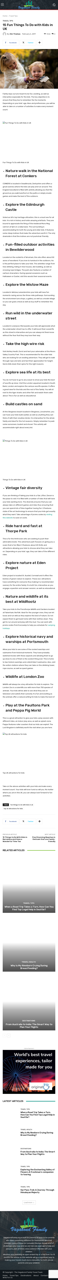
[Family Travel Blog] (29, 5)
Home (5, 16)
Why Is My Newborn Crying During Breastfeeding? (29, 967)
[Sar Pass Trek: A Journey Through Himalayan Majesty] (10, 1190)
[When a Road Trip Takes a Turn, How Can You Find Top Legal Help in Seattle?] (29, 884)
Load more (28, 1202)
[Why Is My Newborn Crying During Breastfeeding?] (29, 943)
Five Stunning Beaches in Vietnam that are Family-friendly (43, 839)
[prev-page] (4, 1035)
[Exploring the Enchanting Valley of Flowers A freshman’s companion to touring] (10, 1171)
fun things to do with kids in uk (22, 805)
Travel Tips (13, 16)
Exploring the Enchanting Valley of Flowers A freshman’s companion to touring (38, 1172)
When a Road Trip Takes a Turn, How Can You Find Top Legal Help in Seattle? (29, 908)
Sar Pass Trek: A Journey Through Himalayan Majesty (37, 1191)
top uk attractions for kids (13, 808)
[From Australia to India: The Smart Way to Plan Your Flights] (29, 1001)
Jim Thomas (14, 34)
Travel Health (29, 962)
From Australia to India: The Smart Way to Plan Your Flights (29, 1025)
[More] (39, 42)
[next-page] (8, 1035)
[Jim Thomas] (5, 34)
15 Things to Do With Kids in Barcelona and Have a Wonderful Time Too (15, 839)
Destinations (28, 1021)
